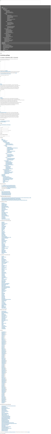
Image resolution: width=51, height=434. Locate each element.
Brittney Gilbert (3, 224)
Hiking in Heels (3, 235)
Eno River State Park (9, 22)
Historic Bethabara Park (10, 17)
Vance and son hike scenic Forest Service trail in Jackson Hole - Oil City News (11, 199)
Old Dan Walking (4, 213)
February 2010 (3, 349)
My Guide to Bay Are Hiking (7, 38)
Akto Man (3, 256)
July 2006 (3, 383)
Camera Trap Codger (4, 262)
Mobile (4, 50)
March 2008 (3, 367)
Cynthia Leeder (3, 226)
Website (1, 131)
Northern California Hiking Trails (6, 286)
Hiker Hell (3, 269)
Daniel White (3, 228)
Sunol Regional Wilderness (5, 427)
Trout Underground (4, 304)
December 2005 (4, 389)
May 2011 (3, 337)
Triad (6, 14)
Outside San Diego (4, 290)
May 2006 (3, 385)
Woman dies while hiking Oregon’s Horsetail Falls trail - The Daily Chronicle (11, 198)
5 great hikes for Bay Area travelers (8, 39)
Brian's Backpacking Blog (5, 206)
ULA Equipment (4, 328)
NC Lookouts (3, 211)
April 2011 (3, 338)
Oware (2, 322)
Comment (1, 127)
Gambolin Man (3, 232)
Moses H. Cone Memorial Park (9, 12)
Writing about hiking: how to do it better (8, 179)
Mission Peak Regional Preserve (6, 417)
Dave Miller (3, 229)
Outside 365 (3, 289)
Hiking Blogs (3, 270)
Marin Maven (3, 239)
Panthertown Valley (8, 35)
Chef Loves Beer (4, 263)
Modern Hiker (3, 282)
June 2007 (3, 374)
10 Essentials (3, 175)
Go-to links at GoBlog (3, 121)
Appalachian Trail (5, 8)
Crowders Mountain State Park (11, 26)
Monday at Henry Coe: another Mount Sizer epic (9, 185)
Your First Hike (3, 42)
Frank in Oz (3, 268)
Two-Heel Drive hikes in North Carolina (10, 186)
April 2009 (3, 357)
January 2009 (3, 359)
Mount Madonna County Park (5, 420)
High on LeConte (4, 208)
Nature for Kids (3, 285)
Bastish (3, 257)
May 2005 (3, 394)
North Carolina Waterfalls (5, 212)
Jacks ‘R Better (3, 319)
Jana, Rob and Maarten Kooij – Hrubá (6, 237)
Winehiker (3, 253)
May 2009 (3, 356)
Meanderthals (3, 210)
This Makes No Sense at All (5, 246)
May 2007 (3, 375)
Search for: (1, 51)
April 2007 (3, 376)
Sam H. (3, 292)
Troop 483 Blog (3, 303)
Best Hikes (3, 258)
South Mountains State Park (9, 36)
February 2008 (3, 368)
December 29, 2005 (9, 57)
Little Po (3, 278)
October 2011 (3, 333)
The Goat (3, 301)
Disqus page (3, 412)
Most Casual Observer (4, 240)
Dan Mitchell (3, 227)
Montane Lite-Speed (1, 98)
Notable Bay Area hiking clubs (8, 40)
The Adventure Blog (4, 300)
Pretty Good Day (4, 241)
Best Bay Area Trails (6, 171)
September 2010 (4, 343)
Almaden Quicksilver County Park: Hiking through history (9, 405)
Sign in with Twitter (2, 124)
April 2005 (3, 395)
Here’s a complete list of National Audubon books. (8, 73)
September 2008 (4, 362)
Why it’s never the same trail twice (6, 191)
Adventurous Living (4, 203)
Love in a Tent (3, 280)
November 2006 (4, 380)
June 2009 (3, 355)
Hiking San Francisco (4, 236)
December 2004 (4, 398)
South (6, 25)
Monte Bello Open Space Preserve (6, 418)
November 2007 (4, 370)
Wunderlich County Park (5, 430)
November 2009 (4, 351)
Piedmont (5, 13)
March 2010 (3, 348)
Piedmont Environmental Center (11, 19)
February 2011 (3, 339)
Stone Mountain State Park (9, 30)
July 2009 (3, 354)
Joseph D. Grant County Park (5, 415)
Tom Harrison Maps (4, 326)
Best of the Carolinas (5, 49)
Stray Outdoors (3, 298)
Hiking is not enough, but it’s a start (12, 187)
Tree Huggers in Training (5, 248)
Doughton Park (8, 11)
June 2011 (3, 336)
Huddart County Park (4, 414)
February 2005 (3, 397)
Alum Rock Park (4, 406)
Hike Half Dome (4, 234)
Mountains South (6, 33)
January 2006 (3, 388)
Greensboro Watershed (10, 16)
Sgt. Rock (3, 294)
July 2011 (3, 335)
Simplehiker (3, 295)
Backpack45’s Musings (4, 223)
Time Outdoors (3, 302)
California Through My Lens (5, 261)
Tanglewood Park (9, 15)
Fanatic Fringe (3, 316)
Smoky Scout (3, 216)
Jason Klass (3, 274)
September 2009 (4, 353)
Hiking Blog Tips (4, 43)
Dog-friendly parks (6, 41)
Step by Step (3, 297)
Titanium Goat (3, 325)
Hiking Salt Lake (4, 272)
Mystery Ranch (3, 320)
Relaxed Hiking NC (4, 214)
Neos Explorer (1, 84)
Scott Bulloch (3, 244)
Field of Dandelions (4, 267)
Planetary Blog (3, 291)
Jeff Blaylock (3, 275)
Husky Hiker (3, 273)
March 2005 (3, 396)
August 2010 (3, 344)
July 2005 (3, 393)
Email (1, 130)
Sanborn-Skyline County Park (5, 424)
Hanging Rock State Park (10, 23)
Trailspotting (3, 247)
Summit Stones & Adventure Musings (6, 299)
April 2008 (3, 366)
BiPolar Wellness (4, 259)
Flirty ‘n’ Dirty (3, 230)
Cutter (2, 264)
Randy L (3, 242)
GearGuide (3, 233)
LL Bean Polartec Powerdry (3, 112)
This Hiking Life (4, 218)
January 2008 (3, 369)
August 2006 (3, 382)
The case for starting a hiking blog (7, 45)
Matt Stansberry (4, 281)
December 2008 (4, 360)
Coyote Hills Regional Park (5, 411)
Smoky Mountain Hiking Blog (5, 215)
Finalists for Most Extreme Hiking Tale (6, 194)
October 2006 (3, 381)
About (2, 7)
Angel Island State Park (4, 407)
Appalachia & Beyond (4, 204)
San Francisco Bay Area (6, 37)
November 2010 (4, 342)
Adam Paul (3, 222)
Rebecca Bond (3, 243)
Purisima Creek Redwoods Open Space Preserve (8, 422)
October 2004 (3, 400)
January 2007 (3, 378)
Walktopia (3, 305)
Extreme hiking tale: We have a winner (6, 193)
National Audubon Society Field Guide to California (5, 71)
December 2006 (4, 379)
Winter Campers (4, 307)
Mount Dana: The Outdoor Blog (5, 283)
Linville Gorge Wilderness (9, 31)
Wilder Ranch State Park (5, 429)
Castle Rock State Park (4, 410)
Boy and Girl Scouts (4, 260)
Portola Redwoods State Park (5, 421)
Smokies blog (3, 296)
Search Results (3, 425)
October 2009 (3, 352)
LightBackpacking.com (4, 277)
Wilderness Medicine (4, 252)
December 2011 (4, 331)
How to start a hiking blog (6, 44)
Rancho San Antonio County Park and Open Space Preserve (9, 423)
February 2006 (3, 387)
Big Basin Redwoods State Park (6, 408)
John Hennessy (4, 276)
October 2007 (3, 371)
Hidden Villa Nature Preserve (5, 413)
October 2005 (3, 390)
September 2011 (4, 334)
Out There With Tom (4, 288)
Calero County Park (4, 409)
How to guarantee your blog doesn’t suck (8, 46)
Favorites (4, 48)
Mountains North (6, 28)
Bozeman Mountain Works (5, 312)
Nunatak (3, 321)
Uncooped (3, 249)
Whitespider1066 (4, 306)
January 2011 (3, 340)
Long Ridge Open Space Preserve (6, 416)
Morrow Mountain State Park (10, 27)
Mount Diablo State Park (5, 419)
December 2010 (4, 341)
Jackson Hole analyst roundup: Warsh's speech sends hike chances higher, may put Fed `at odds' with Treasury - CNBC (16, 197)
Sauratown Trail (9, 24)
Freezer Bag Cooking (4, 317)
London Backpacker (4, 279)
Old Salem (8, 18)
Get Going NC (3, 207)
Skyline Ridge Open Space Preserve (6, 426)
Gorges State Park (8, 167)
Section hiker (3, 293)
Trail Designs (3, 327)
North (6, 21)
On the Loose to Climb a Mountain (6, 287)
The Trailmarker (4, 217)
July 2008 (3, 364)
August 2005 (3, 392)
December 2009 (4, 350)
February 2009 (3, 358)
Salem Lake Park (9, 20)
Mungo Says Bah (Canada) (5, 284)
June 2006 (3, 384)
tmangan (3, 57)
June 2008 (3, 365)
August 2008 (3, 363)
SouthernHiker (3, 245)
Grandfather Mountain (8, 29)
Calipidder (3, 225)
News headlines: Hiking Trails (6, 196)
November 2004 (4, 399)
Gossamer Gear (4, 318)
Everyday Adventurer (4, 265)
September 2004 (4, 401)
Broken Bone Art (4, 314)
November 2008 (4, 361)
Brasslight (3, 313)
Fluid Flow (3, 231)
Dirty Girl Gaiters (4, 315)
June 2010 (3, 346)
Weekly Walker (3, 251)
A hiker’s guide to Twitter (6, 47)
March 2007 (3, 377)
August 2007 (3, 373)
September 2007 (4, 372)
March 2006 (3, 386)
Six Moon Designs (4, 323)
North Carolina (5, 9)
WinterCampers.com (4, 308)
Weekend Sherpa (4, 250)
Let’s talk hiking (8, 188)
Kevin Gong (3, 238)
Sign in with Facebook (7, 124)
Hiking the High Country (5, 209)
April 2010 (3, 347)
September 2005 (4, 391)
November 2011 (4, 332)
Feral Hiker (3, 266)
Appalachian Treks (4, 205)
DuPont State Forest (8, 34)
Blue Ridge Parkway (7, 10)
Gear (1, 53)
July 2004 (3, 402)
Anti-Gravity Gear (4, 311)
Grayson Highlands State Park (9, 32)
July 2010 (3, 345)
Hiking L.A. (3, 271)
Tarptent (3, 324)
